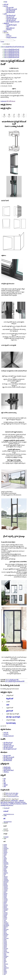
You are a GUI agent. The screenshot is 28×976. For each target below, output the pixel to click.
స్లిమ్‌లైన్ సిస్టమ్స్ (7, 767)
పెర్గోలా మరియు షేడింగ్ (8, 770)
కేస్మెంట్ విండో (9, 698)
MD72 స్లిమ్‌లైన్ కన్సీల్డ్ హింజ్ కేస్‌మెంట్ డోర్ (14, 681)
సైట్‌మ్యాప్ (21, 800)
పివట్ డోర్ (24, 803)
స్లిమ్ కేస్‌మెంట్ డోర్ (10, 12)
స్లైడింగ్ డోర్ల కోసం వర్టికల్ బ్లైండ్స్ (7, 802)
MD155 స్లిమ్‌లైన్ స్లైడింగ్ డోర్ (12, 679)
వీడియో (5, 31)
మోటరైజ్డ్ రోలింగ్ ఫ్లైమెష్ (11, 24)
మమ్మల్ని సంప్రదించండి (11, 37)
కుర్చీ (4, 781)
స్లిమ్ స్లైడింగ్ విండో (10, 17)
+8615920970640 (7, 821)
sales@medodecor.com (8, 814)
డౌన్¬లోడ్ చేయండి (11, 101)
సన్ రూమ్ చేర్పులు (5, 803)
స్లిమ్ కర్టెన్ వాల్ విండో (11, 20)
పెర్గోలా (7, 26)
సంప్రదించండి (3, 101)
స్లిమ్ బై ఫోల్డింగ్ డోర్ (10, 10)
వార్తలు (7, 34)
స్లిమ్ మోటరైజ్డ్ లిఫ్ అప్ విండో (12, 21)
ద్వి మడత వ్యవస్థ (11, 723)
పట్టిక (4, 783)
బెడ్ (4, 780)
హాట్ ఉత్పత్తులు (14, 800)
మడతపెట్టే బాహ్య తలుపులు (7, 805)
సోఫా (4, 778)
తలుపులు (5, 6)
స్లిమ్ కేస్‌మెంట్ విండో (10, 15)
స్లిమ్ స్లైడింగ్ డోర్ (9, 7)
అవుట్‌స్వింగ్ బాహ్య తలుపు (15, 803)
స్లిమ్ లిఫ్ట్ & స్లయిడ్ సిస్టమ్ (13, 717)
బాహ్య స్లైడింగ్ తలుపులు (20, 802)
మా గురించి (8, 35)
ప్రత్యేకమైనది (6, 23)
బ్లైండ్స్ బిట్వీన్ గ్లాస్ (10, 28)
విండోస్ (5, 13)
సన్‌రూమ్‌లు (9, 29)
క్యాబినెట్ (5, 785)
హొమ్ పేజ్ (5, 4)
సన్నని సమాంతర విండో (11, 18)
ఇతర (7, 704)
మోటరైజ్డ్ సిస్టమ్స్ (7, 768)
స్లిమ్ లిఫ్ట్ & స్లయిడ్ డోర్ (11, 9)
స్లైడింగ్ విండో (9, 711)
